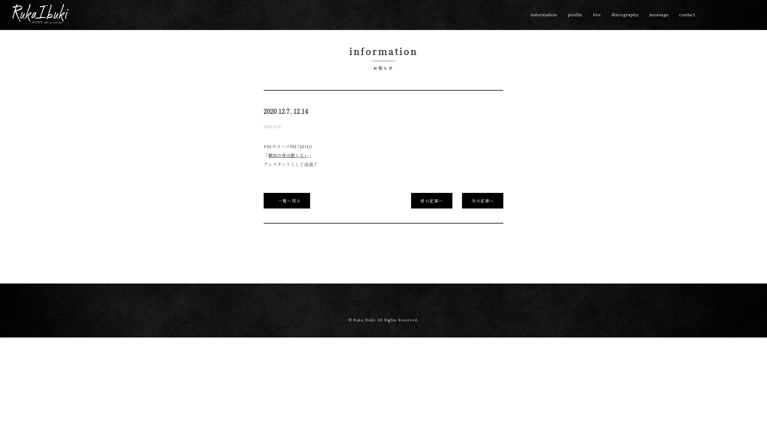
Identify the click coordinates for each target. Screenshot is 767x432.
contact (687, 14)
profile (575, 14)
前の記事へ (431, 201)
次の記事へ (482, 201)
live (597, 14)
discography (625, 14)
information (544, 14)
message (658, 14)
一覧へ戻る (289, 201)
